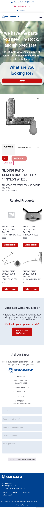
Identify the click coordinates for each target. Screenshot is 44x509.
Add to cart (19, 158)
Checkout (8, 163)
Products (4, 492)
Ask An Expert (7, 495)
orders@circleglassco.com (21, 403)
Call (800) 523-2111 (20, 391)
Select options (10, 245)
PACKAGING (8, 147)
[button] (40, 16)
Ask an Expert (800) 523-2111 (22, 459)
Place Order (26, 492)
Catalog (14, 492)
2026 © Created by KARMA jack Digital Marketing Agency (20, 501)
